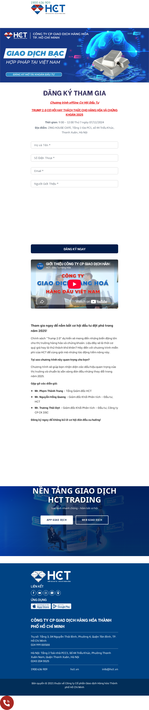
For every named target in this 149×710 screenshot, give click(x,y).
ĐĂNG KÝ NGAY (75, 249)
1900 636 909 (40, 2)
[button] (88, 77)
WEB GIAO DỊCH (92, 520)
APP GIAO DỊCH (57, 520)
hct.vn (74, 669)
